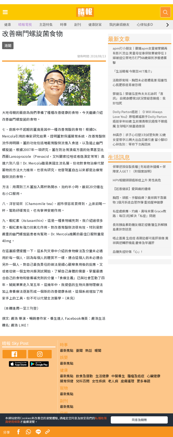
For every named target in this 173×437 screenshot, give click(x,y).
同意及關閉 (139, 420)
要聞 (79, 350)
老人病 (113, 380)
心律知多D (145, 24)
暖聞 (98, 350)
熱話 (88, 350)
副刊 (77, 24)
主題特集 (46, 24)
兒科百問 (82, 380)
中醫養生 (118, 375)
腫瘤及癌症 (135, 375)
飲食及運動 (84, 375)
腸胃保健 (66, 380)
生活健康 (102, 375)
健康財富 (95, 24)
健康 (7, 24)
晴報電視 (25, 24)
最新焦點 (66, 350)
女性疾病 (98, 380)
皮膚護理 (127, 380)
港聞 (7, 45)
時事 (63, 24)
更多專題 (143, 380)
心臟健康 (153, 375)
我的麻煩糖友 (119, 24)
